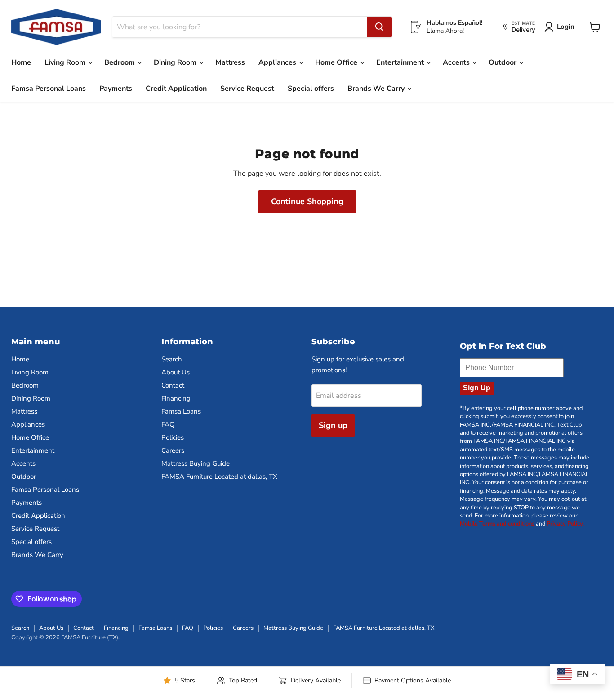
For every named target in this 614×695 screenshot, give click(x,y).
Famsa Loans (181, 411)
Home (21, 62)
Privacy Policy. (565, 524)
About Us (175, 372)
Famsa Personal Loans (48, 89)
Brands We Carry (376, 89)
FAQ (168, 424)
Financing (176, 398)
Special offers (311, 89)
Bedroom (120, 62)
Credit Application (176, 89)
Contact (172, 385)
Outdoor (503, 62)
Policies (172, 437)
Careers (172, 450)
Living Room (65, 62)
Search (171, 359)
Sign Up (476, 388)
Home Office (337, 62)
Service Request (247, 89)
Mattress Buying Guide (195, 463)
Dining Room (176, 62)
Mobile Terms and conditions (497, 524)
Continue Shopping (307, 201)
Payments (115, 89)
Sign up (333, 425)
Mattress (230, 62)
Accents (457, 62)
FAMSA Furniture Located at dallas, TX (219, 476)
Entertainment (401, 62)
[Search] (379, 27)
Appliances (278, 62)
